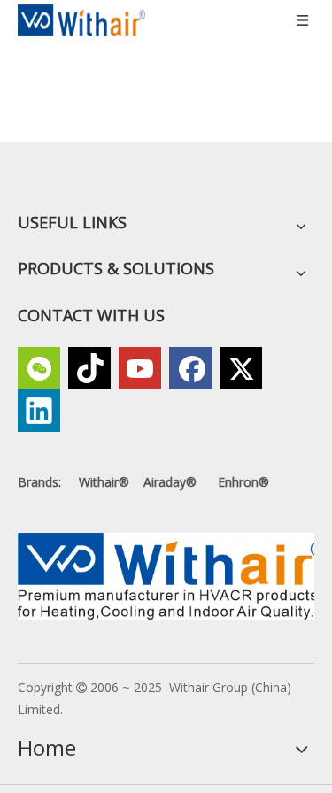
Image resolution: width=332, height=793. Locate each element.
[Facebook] (190, 368)
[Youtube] (140, 368)
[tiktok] (89, 368)
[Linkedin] (39, 410)
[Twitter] (241, 368)
